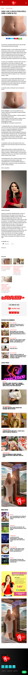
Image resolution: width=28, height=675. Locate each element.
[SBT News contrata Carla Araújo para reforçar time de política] (14, 396)
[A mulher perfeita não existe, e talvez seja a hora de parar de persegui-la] (5, 325)
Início (2, 8)
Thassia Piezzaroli (16, 299)
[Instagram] (13, 312)
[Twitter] (12, 40)
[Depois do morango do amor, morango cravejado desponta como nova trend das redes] (14, 443)
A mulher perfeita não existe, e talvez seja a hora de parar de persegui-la (17, 325)
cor (12, 296)
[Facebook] (8, 40)
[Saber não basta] (5, 348)
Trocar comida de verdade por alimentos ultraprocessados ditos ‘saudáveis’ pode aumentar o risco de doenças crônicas (18, 356)
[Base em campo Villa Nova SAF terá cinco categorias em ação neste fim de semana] (5, 528)
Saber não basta (13, 348)
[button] (24, 672)
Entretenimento (7, 406)
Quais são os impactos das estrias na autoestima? (6, 267)
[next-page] (4, 567)
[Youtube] (18, 312)
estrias (16, 297)
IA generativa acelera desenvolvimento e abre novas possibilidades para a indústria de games (17, 539)
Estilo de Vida (9, 8)
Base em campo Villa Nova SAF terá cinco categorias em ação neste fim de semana (18, 528)
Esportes (12, 525)
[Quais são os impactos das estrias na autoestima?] (6, 261)
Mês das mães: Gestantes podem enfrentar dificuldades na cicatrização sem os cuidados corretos (18, 269)
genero (22, 297)
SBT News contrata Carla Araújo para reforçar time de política (12, 408)
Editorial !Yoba (16, 308)
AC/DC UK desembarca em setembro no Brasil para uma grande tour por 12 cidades (18, 517)
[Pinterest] (16, 40)
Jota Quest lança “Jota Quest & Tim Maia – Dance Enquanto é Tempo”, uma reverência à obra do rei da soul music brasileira (13, 384)
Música (4, 381)
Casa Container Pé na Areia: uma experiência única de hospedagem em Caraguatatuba (17, 561)
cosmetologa (18, 296)
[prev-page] (2, 567)
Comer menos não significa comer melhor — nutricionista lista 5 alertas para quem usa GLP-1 (17, 341)
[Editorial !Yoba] (10, 308)
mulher (8, 299)
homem (3, 299)
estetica (11, 297)
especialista (4, 297)
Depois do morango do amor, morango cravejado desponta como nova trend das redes (13, 455)
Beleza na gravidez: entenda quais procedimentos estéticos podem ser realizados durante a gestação (6, 287)
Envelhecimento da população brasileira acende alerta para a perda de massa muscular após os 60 (18, 333)
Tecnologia (13, 535)
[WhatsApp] (20, 40)
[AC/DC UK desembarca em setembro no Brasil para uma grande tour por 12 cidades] (5, 517)
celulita (7, 296)
